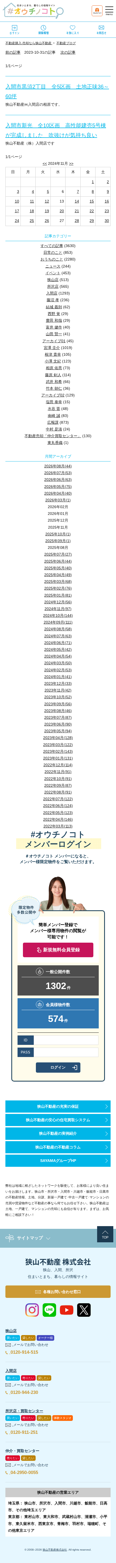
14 (77, 201)
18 (32, 211)
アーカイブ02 (52, 395)
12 (47, 201)
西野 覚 (54, 314)
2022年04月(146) (58, 819)
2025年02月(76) (58, 588)
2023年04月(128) (58, 738)
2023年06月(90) (58, 724)
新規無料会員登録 (61, 949)
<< (45, 163)
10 (17, 201)
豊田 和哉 (54, 320)
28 (77, 220)
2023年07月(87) (58, 717)
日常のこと (52, 252)
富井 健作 (54, 327)
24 (17, 220)
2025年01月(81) (58, 595)
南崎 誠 (54, 415)
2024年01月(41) (58, 677)
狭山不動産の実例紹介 (58, 1133)
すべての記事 (51, 246)
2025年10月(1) (58, 534)
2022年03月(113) (58, 826)
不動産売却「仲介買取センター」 (53, 436)
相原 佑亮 (54, 368)
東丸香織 (55, 442)
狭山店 (53, 280)
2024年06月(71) (58, 643)
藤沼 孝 (53, 300)
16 (107, 201)
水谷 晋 (54, 408)
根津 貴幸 (53, 354)
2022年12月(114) (58, 765)
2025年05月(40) (58, 568)
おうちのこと (51, 259)
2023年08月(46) (58, 711)
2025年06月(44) (58, 561)
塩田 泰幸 (54, 402)
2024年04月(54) (58, 656)
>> (71, 163)
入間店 (51, 293)
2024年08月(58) (58, 629)
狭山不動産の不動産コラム (58, 1147)
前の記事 (13, 52)
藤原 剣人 (53, 375)
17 (17, 211)
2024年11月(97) (58, 609)
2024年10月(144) (58, 615)
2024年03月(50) (58, 663)
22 (92, 211)
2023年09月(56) (58, 704)
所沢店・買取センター (24, 1411)
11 (32, 201)
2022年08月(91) (58, 792)
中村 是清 (54, 429)
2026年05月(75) (58, 486)
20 (62, 211)
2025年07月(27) (58, 554)
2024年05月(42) (58, 649)
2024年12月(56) (58, 602)
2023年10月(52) (58, 697)
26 (47, 220)
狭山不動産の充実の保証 (58, 1106)
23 (107, 211)
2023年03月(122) (58, 745)
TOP (105, 1237)
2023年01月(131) (58, 758)
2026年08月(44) (58, 466)
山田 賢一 (54, 334)
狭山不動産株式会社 (55, 1549)
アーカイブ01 (54, 341)
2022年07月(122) (58, 799)
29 (92, 220)
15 (92, 201)
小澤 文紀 (53, 361)
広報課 (53, 422)
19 (47, 211)
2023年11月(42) (58, 690)
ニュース (52, 266)
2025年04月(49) (58, 575)
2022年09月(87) (58, 785)
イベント (52, 273)
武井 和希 (54, 381)
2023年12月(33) (58, 683)
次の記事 (68, 52)
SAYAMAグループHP (58, 1160)
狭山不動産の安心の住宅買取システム (58, 1120)
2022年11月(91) (58, 771)
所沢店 (53, 286)
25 (32, 220)
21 (77, 211)
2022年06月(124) (58, 805)
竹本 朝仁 (54, 388)
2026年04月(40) (58, 493)
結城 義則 (54, 307)
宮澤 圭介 (52, 348)
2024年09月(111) (58, 622)
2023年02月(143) (58, 751)
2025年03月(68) (58, 581)
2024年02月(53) (58, 670)
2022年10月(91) (58, 779)
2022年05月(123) (58, 812)
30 (107, 220)
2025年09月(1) (58, 541)
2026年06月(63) (58, 479)
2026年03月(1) (58, 500)
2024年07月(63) (58, 636)
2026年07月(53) (58, 473)
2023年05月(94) (58, 731)
